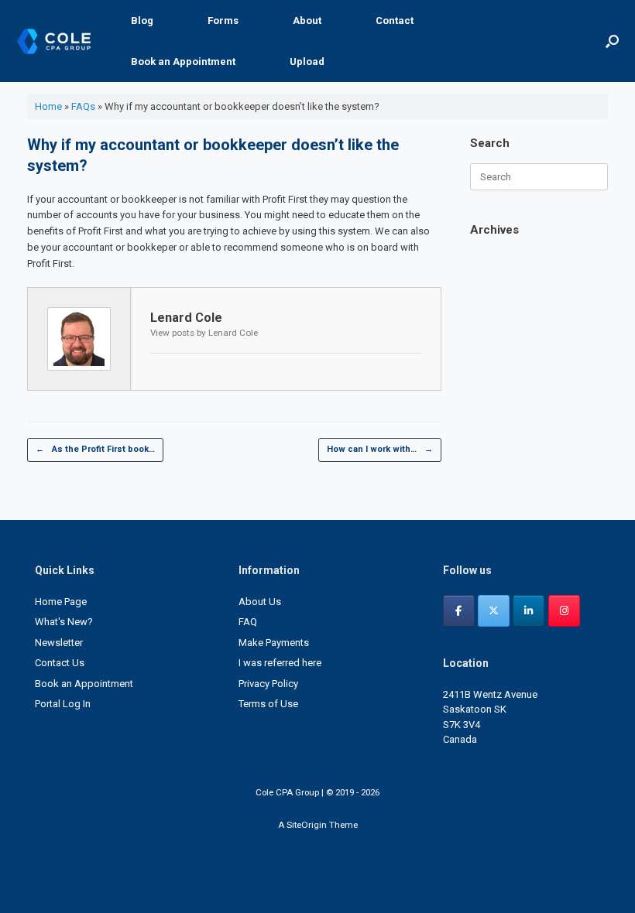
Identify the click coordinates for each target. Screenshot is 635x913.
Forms (223, 20)
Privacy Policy (268, 683)
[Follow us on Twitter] (494, 611)
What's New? (64, 621)
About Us (260, 601)
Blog (142, 20)
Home (48, 106)
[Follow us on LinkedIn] (528, 611)
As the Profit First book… (95, 449)
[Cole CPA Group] (53, 41)
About (307, 20)
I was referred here (280, 663)
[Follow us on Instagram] (564, 611)
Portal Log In (63, 704)
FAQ (248, 621)
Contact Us (59, 663)
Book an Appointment (183, 61)
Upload (307, 61)
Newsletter (59, 642)
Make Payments (274, 642)
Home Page (61, 601)
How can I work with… (380, 449)
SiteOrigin (307, 824)
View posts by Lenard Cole (204, 332)
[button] (612, 41)
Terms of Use (268, 704)
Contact (395, 20)
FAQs (83, 106)
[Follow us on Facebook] (459, 611)
